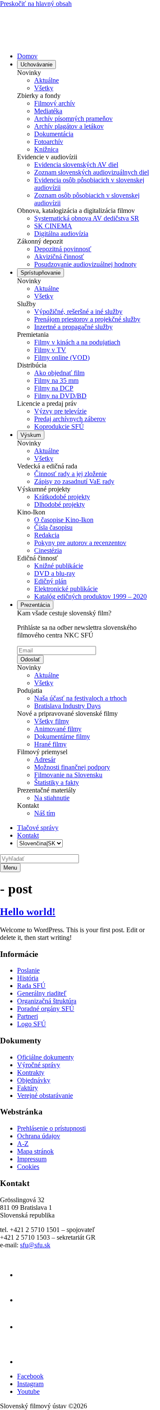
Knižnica (46, 149)
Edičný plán (50, 581)
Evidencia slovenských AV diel (76, 164)
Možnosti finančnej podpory (72, 767)
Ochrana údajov (38, 1136)
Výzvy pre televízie (60, 411)
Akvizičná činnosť (59, 256)
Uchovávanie (36, 64)
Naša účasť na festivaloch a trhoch (80, 698)
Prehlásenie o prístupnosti (51, 1128)
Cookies (28, 1166)
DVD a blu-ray (54, 573)
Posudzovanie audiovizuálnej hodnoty (85, 264)
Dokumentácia (53, 134)
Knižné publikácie (58, 565)
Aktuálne (46, 80)
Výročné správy (38, 1064)
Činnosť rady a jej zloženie (70, 473)
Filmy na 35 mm (56, 380)
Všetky (43, 88)
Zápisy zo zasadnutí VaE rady (74, 481)
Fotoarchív (48, 141)
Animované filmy (57, 728)
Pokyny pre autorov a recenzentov (80, 542)
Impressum (32, 1159)
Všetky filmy (51, 721)
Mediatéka (48, 111)
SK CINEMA (53, 226)
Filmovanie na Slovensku (68, 774)
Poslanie (28, 970)
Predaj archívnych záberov (70, 418)
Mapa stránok (35, 1151)
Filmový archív (54, 103)
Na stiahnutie (52, 797)
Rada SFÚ (31, 985)
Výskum (30, 435)
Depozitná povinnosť (62, 249)
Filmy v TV (50, 349)
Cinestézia (48, 550)
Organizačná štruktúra (46, 1001)
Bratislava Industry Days (67, 705)
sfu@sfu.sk (35, 1245)
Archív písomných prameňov (73, 118)
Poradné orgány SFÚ (45, 1008)
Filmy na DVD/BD (60, 395)
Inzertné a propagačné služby (73, 326)
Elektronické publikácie (66, 588)
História (27, 978)
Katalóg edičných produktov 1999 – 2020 (90, 596)
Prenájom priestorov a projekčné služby (87, 319)
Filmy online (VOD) (62, 357)
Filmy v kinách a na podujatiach (77, 342)
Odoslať (30, 659)
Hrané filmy (50, 744)
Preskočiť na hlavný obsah (36, 3)
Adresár (44, 759)
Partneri (27, 1016)
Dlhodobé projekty (59, 504)
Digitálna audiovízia (61, 233)
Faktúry (27, 1087)
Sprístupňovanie (40, 273)
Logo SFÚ (31, 1024)
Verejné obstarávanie (45, 1095)
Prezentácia (35, 605)
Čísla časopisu (53, 527)
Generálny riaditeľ (42, 993)
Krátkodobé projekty (62, 496)
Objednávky (33, 1080)
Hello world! (27, 911)
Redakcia (46, 535)
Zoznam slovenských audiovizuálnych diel (91, 172)
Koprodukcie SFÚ (59, 426)
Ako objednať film (59, 372)
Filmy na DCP (53, 388)
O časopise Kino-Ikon (63, 519)
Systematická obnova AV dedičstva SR (86, 218)
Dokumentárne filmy (62, 736)
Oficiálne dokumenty (45, 1057)
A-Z (23, 1143)
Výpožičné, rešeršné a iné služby (78, 311)
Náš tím (44, 813)
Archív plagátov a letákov (69, 126)
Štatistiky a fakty (56, 782)
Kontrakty (30, 1072)
